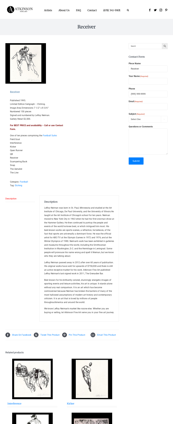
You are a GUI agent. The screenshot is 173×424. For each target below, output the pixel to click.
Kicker (70, 403)
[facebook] (150, 10)
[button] (128, 10)
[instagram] (160, 10)
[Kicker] (92, 379)
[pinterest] (166, 10)
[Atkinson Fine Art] (20, 7)
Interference (14, 403)
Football (24, 182)
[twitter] (155, 10)
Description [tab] (11, 198)
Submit (136, 161)
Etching (18, 185)
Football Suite (49, 135)
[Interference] (32, 379)
